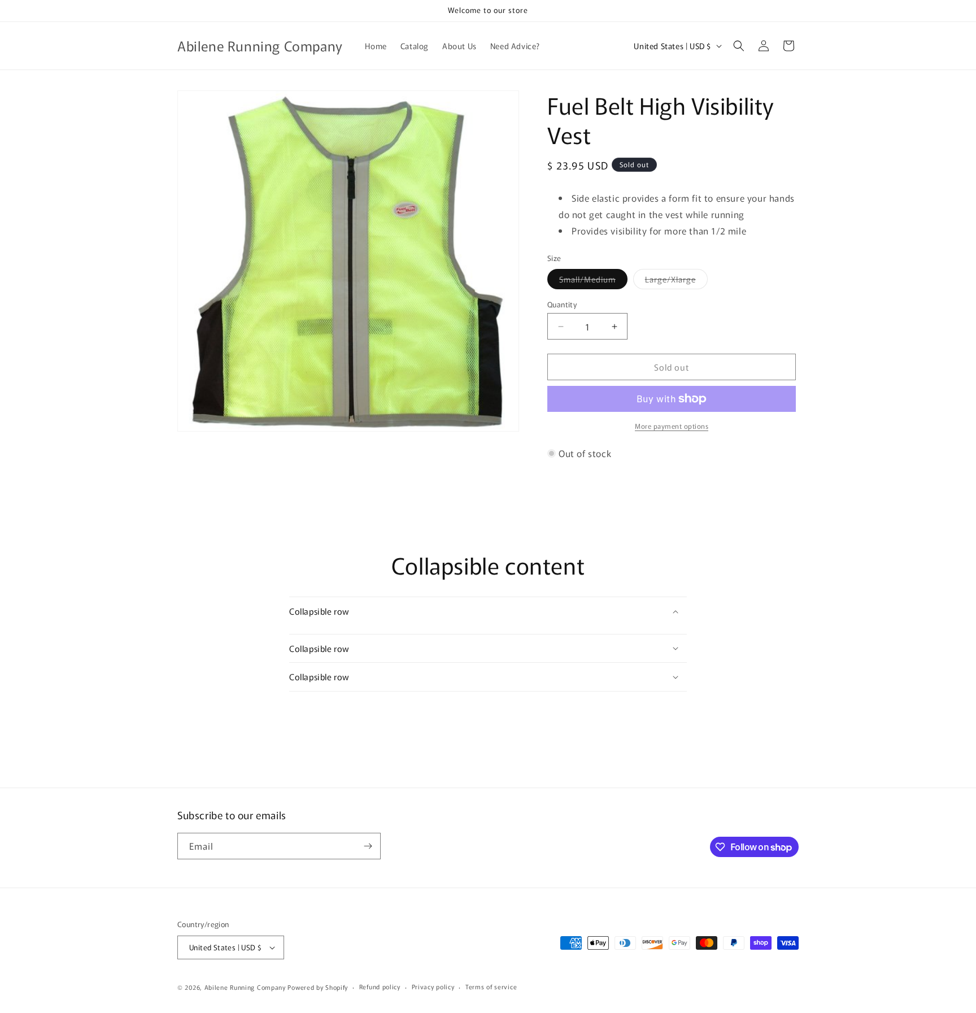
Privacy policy (433, 986)
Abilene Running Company (245, 987)
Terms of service (491, 986)
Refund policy (379, 986)
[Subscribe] (367, 846)
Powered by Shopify (317, 987)
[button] (738, 45)
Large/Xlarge (676, 281)
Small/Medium (593, 281)
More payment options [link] (671, 426)
